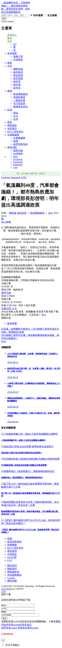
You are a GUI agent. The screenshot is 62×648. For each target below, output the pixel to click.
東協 (15, 113)
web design (6, 589)
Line (15, 167)
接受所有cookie (9, 628)
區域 (9, 109)
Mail (15, 156)
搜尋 (9, 38)
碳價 (15, 141)
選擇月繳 (6, 293)
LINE (24, 177)
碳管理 (16, 81)
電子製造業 (19, 103)
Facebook (18, 159)
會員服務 (12, 53)
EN (15, 44)
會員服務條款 (14, 575)
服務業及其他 (20, 106)
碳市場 (16, 88)
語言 (9, 41)
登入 (18, 173)
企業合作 (41, 173)
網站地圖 (12, 581)
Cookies (11, 578)
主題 (9, 66)
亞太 (15, 116)
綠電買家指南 (20, 144)
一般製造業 (19, 100)
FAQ (9, 560)
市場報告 (18, 59)
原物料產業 (19, 97)
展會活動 (12, 147)
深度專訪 (12, 128)
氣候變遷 (12, 323)
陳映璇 (12, 213)
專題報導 (12, 551)
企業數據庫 (13, 135)
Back (3, 341)
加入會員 (25, 173)
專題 (9, 122)
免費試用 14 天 (9, 308)
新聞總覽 (12, 545)
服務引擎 (18, 56)
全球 (15, 119)
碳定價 (16, 84)
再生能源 (18, 75)
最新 (9, 62)
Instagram (18, 164)
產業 (9, 91)
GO (3, 18)
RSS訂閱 (11, 557)
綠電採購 (18, 78)
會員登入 (12, 35)
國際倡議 (18, 69)
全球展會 (18, 153)
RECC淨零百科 (15, 131)
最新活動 (18, 150)
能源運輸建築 (20, 94)
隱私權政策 (13, 572)
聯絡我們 (12, 568)
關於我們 (12, 565)
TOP (3, 591)
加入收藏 (6, 222)
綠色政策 (18, 72)
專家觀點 (12, 125)
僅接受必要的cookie (28, 628)
